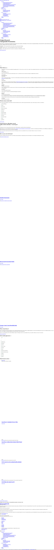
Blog (2, 522)
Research (3, 22)
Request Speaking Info (4, 503)
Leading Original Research (6, 24)
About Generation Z (5, 35)
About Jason (3, 521)
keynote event (3, 78)
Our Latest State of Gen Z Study (7, 23)
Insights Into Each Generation (7, 34)
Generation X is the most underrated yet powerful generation (22, 128)
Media (2, 37)
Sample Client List (5, 32)
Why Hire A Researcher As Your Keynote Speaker (9, 25)
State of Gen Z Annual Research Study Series (9, 26)
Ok (35, 549)
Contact (3, 38)
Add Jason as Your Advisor (6, 31)
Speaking (3, 518)
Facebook (3, 525)
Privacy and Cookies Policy (25, 549)
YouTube (3, 526)
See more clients (2, 121)
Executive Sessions (5, 27)
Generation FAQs (4, 519)
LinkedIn (3, 524)
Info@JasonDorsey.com (3, 20)
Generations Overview (6, 36)
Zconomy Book (4, 28)
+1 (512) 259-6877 (8, 20)
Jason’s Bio (4, 30)
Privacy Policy (3, 529)
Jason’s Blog (4, 543)
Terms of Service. (32, 549)
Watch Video (3, 360)
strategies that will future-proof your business (22, 81)
